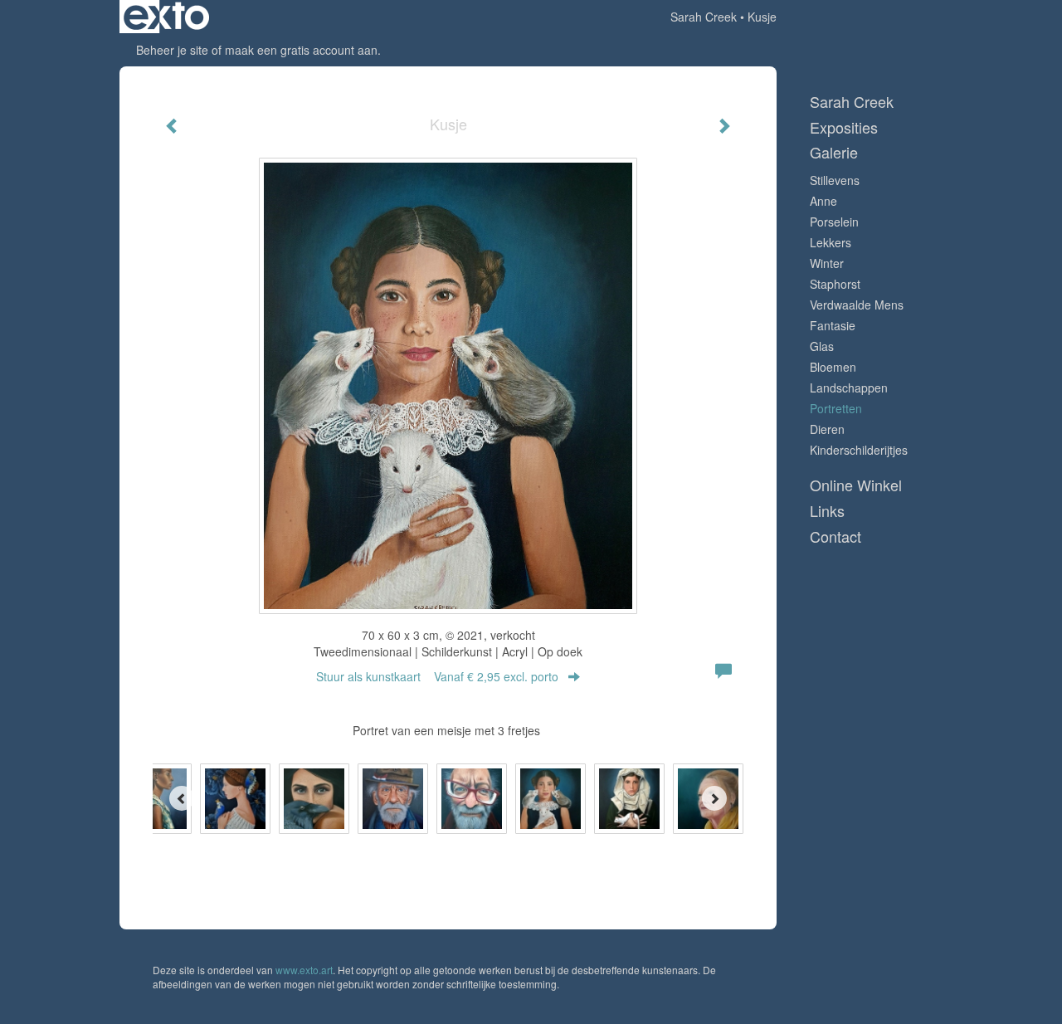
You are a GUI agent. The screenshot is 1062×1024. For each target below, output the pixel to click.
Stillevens (835, 180)
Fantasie (832, 325)
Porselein (834, 221)
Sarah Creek (703, 16)
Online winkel (856, 485)
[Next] (714, 798)
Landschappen (849, 387)
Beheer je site (172, 49)
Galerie (834, 152)
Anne (823, 201)
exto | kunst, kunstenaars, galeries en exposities (166, 16)
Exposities (844, 127)
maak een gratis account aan (301, 49)
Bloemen (833, 366)
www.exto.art (304, 970)
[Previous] (181, 798)
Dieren (827, 429)
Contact (835, 536)
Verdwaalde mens (857, 304)
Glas (822, 346)
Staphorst (835, 284)
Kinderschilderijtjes (859, 449)
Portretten (836, 408)
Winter (827, 263)
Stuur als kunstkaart (437, 676)
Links (827, 510)
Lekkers (830, 242)
